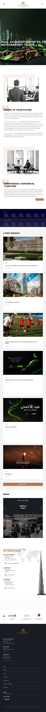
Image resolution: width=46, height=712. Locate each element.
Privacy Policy (6, 680)
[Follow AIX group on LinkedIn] (6, 699)
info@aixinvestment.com (10, 560)
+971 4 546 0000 (7, 693)
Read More (11, 530)
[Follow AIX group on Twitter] (4, 699)
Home (4, 666)
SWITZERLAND (11, 588)
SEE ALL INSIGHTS (22, 484)
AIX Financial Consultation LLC (11, 121)
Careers (4, 673)
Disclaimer (5, 687)
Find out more (5, 51)
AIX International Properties (11, 133)
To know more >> (39, 199)
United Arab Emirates (13, 563)
